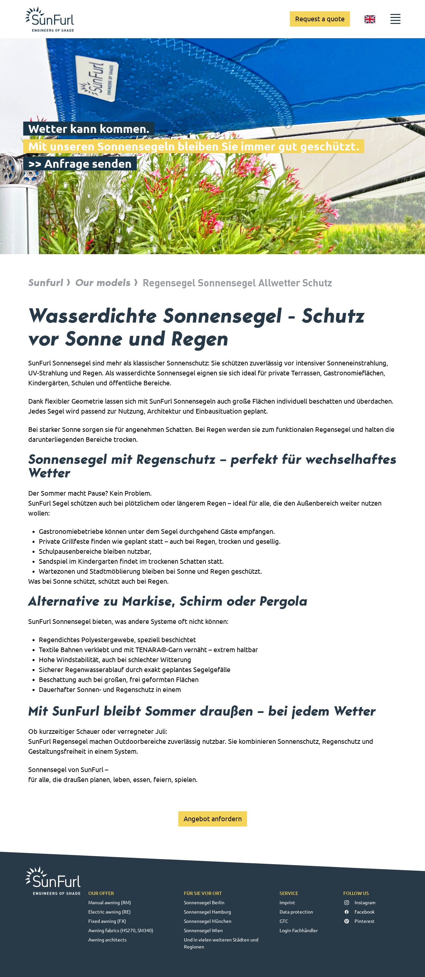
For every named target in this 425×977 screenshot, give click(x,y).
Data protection (296, 912)
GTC (284, 921)
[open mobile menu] (395, 19)
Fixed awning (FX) (107, 921)
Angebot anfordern (213, 819)
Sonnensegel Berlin (204, 902)
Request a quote (320, 19)
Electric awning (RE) (109, 912)
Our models (103, 282)
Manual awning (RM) (109, 902)
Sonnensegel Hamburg (207, 912)
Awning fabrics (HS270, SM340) (120, 930)
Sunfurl (45, 282)
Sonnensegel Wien (203, 930)
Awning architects (107, 939)
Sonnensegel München (207, 921)
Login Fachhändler (299, 930)
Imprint (287, 902)
